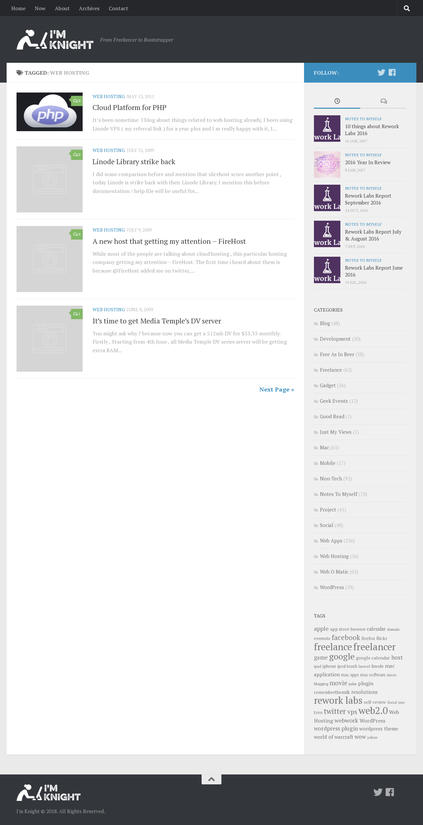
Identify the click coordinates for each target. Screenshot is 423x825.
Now (40, 8)
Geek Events (334, 400)
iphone (329, 666)
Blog (325, 323)
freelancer (374, 646)
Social (326, 525)
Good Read (332, 416)
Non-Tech (331, 478)
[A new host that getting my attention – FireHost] (50, 259)
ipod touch (347, 666)
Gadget (328, 385)
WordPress (332, 587)
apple (321, 628)
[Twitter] (381, 72)
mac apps (350, 675)
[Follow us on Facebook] (392, 72)
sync (401, 702)
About (62, 8)
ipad (317, 666)
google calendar (373, 658)
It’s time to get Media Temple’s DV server (157, 320)
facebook (346, 637)
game (321, 657)
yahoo (372, 737)
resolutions (364, 692)
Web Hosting (109, 96)
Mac (324, 447)
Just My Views (336, 432)
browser (358, 629)
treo (318, 712)
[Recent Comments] (383, 101)
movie (338, 683)
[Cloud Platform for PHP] (50, 112)
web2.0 (373, 710)
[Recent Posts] (337, 101)
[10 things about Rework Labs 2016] (327, 128)
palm (353, 683)
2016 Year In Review (368, 162)
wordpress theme (378, 729)
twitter (335, 711)
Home (18, 8)
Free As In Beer (337, 354)
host (397, 657)
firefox (368, 638)
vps (352, 711)
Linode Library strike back (134, 161)
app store (339, 629)
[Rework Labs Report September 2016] (327, 198)
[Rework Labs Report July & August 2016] (327, 234)
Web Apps (331, 540)
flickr (381, 638)
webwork (346, 720)
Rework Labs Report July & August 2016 (373, 235)
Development (335, 338)
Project (328, 509)
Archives (89, 8)
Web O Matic (334, 571)
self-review (375, 702)
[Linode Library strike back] (50, 179)
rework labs (338, 700)
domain (393, 629)
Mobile (327, 463)
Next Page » (276, 389)
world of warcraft (333, 736)
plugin (365, 683)
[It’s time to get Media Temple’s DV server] (50, 339)
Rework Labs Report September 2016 (368, 199)
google (342, 656)
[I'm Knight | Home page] (55, 40)
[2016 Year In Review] (327, 164)
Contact (118, 8)
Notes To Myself (363, 118)
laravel (364, 666)
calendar (376, 629)
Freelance (331, 369)
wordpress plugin (336, 728)
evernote (322, 638)
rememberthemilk (332, 692)
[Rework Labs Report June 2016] (327, 270)
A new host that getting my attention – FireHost (169, 241)
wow (360, 736)
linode (377, 666)
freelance (333, 646)
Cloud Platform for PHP (130, 107)
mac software (373, 675)
